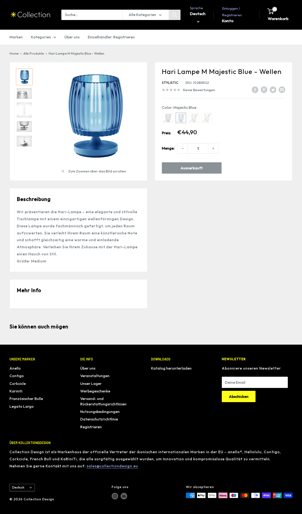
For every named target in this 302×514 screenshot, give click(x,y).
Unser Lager (91, 383)
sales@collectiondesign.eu (112, 466)
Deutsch (18, 487)
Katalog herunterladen (171, 368)
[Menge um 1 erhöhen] (213, 148)
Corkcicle (17, 383)
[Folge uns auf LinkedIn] (124, 496)
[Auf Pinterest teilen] (264, 89)
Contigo (16, 375)
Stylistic (170, 83)
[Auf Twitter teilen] (273, 89)
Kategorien (41, 37)
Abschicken (238, 396)
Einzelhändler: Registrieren (111, 37)
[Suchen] (174, 15)
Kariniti (15, 391)
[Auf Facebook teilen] (255, 89)
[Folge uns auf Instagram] (115, 496)
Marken (16, 37)
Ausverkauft (191, 168)
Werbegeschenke (95, 391)
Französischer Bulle (26, 398)
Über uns (72, 37)
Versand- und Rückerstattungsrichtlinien (103, 401)
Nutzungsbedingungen (100, 411)
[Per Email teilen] (282, 89)
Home (14, 53)
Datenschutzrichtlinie (99, 419)
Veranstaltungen (94, 375)
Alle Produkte (33, 53)
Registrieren (91, 426)
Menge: (168, 148)
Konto (227, 20)
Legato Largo (21, 406)
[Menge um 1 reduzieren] (183, 148)
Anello (15, 368)
